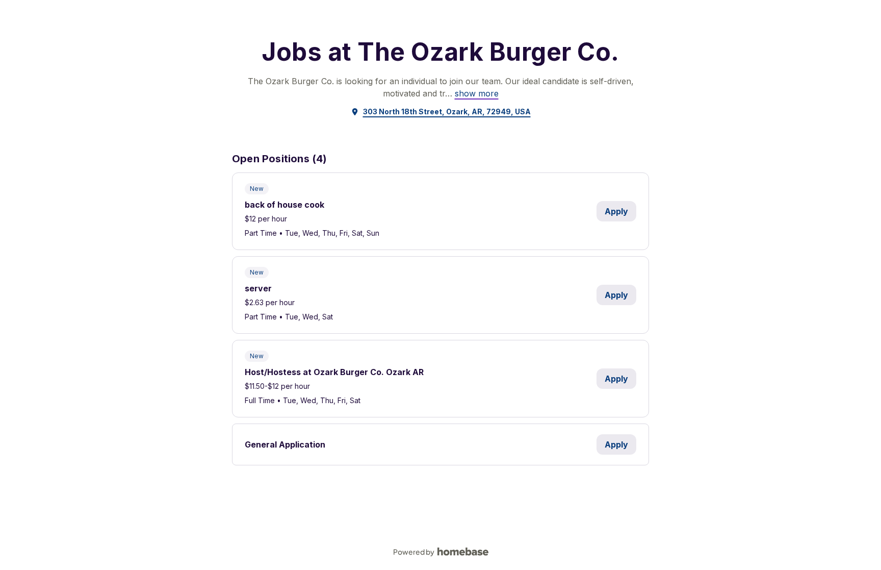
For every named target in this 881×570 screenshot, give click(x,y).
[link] (477, 93)
